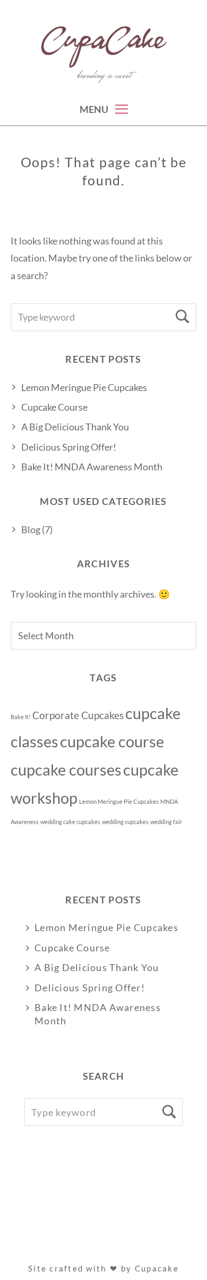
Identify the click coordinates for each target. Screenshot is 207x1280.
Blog (30, 529)
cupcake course (112, 741)
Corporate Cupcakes (78, 715)
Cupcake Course (54, 407)
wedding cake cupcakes (70, 821)
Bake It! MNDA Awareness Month (91, 466)
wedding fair (166, 821)
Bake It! (21, 716)
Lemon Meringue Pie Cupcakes (84, 387)
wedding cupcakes (125, 821)
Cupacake (157, 1268)
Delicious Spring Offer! (68, 447)
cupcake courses (66, 769)
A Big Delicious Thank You (75, 427)
